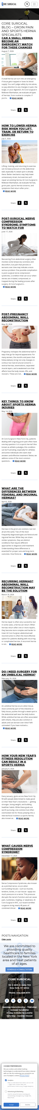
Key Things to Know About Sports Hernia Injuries (19, 404)
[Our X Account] (19, 1002)
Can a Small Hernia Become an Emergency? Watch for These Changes (17, 42)
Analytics (10, 1080)
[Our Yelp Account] (26, 1002)
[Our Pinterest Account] (13, 1002)
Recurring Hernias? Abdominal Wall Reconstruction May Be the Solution (18, 586)
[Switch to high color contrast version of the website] (27, 4)
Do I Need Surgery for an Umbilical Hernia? (19, 673)
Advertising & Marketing (15, 1091)
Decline (27, 1105)
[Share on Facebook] (19, 110)
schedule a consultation (19, 969)
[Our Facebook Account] (7, 1002)
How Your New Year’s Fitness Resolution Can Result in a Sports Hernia (19, 760)
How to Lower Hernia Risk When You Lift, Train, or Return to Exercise (19, 130)
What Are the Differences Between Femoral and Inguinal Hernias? (19, 493)
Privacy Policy (24, 1076)
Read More (18, 98)
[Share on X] (26, 110)
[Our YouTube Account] (32, 1002)
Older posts (6, 939)
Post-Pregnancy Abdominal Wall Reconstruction (15, 317)
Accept (11, 1105)
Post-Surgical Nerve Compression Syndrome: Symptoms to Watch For (19, 223)
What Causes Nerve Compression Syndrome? (17, 849)
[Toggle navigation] (34, 4)
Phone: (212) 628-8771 (19, 993)
